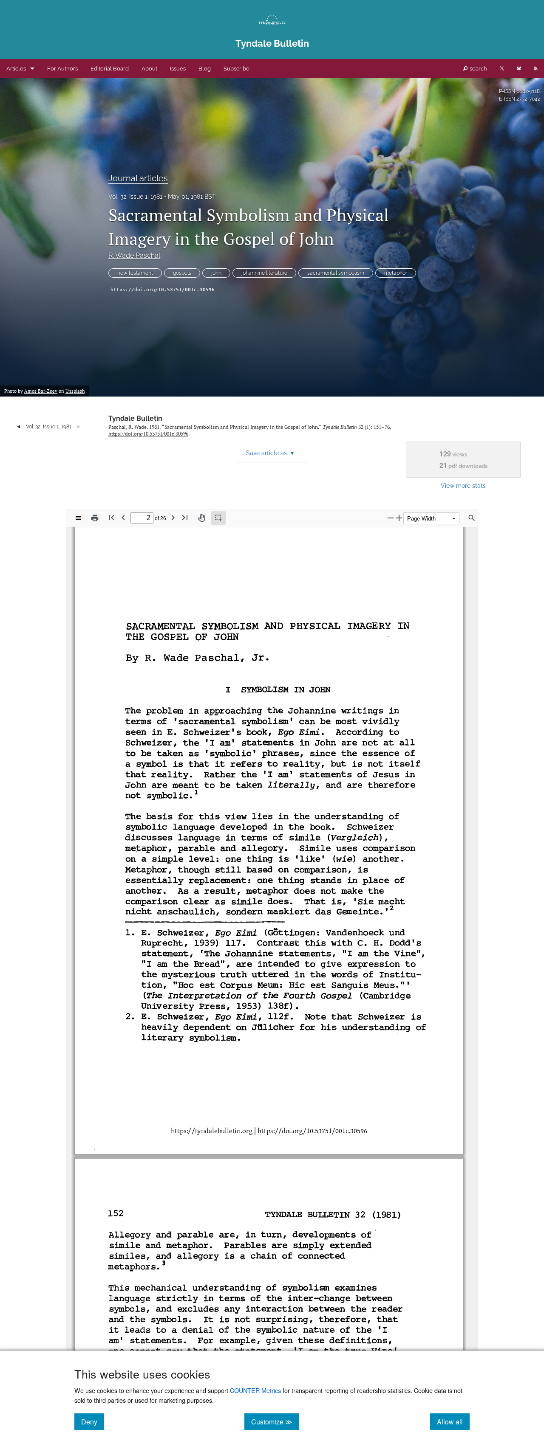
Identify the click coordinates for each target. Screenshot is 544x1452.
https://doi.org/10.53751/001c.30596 (162, 290)
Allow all (453, 1421)
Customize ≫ (275, 1421)
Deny (92, 1421)
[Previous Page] (123, 517)
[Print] (94, 518)
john (216, 273)
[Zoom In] (399, 517)
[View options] (78, 518)
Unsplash (75, 391)
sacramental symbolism (335, 273)
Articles (16, 68)
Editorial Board (110, 68)
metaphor (395, 273)
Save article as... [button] (270, 453)
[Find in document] (471, 518)
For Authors (62, 68)
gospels (182, 273)
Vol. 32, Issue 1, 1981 (135, 196)
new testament (135, 273)
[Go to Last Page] (185, 517)
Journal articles (138, 178)
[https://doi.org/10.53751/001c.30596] (311, 1131)
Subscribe (236, 68)
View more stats (463, 485)
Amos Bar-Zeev (40, 391)
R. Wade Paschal (134, 255)
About (149, 68)
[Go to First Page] (111, 517)
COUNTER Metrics (255, 1390)
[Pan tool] (201, 518)
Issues (178, 68)
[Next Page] (173, 517)
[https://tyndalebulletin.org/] (210, 1131)
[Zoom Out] (390, 517)
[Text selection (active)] (218, 518)
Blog (204, 68)
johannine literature (264, 273)
